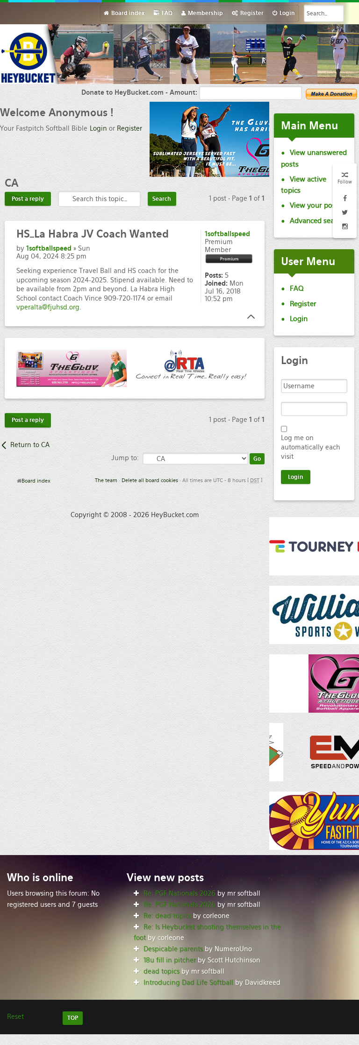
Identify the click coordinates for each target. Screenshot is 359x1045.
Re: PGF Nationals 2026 (179, 893)
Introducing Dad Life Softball (188, 982)
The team (106, 480)
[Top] (248, 317)
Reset (15, 1016)
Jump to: (125, 458)
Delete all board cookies (150, 480)
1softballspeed (49, 248)
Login (98, 128)
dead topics (162, 971)
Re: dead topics (167, 915)
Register (129, 128)
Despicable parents (173, 949)
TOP (72, 1018)
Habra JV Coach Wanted (92, 234)
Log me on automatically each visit (310, 447)
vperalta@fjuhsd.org (47, 307)
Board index (36, 480)
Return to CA (30, 445)
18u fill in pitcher (170, 960)
